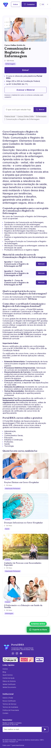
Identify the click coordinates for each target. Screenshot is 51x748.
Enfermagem (41, 116)
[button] (41, 4)
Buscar (41, 109)
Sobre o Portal (8, 698)
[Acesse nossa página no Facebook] (21, 653)
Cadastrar (31, 4)
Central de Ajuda (8, 678)
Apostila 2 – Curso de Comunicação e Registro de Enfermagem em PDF (16, 273)
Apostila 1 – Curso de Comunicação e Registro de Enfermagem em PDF (16, 264)
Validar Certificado (9, 684)
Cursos (5, 669)
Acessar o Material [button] (25, 90)
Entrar (15, 4)
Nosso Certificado (9, 701)
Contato (5, 713)
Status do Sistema (9, 681)
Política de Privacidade (11, 710)
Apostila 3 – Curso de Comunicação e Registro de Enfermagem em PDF (16, 282)
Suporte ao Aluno (39, 630)
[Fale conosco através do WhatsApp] (12, 653)
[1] (45, 729)
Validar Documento (9, 687)
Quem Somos (8, 675)
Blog (4, 672)
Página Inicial (9, 116)
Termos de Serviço (9, 704)
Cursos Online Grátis (25, 116)
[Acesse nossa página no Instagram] (17, 653)
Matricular (41, 264)
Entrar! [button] (25, 70)
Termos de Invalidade (10, 707)
